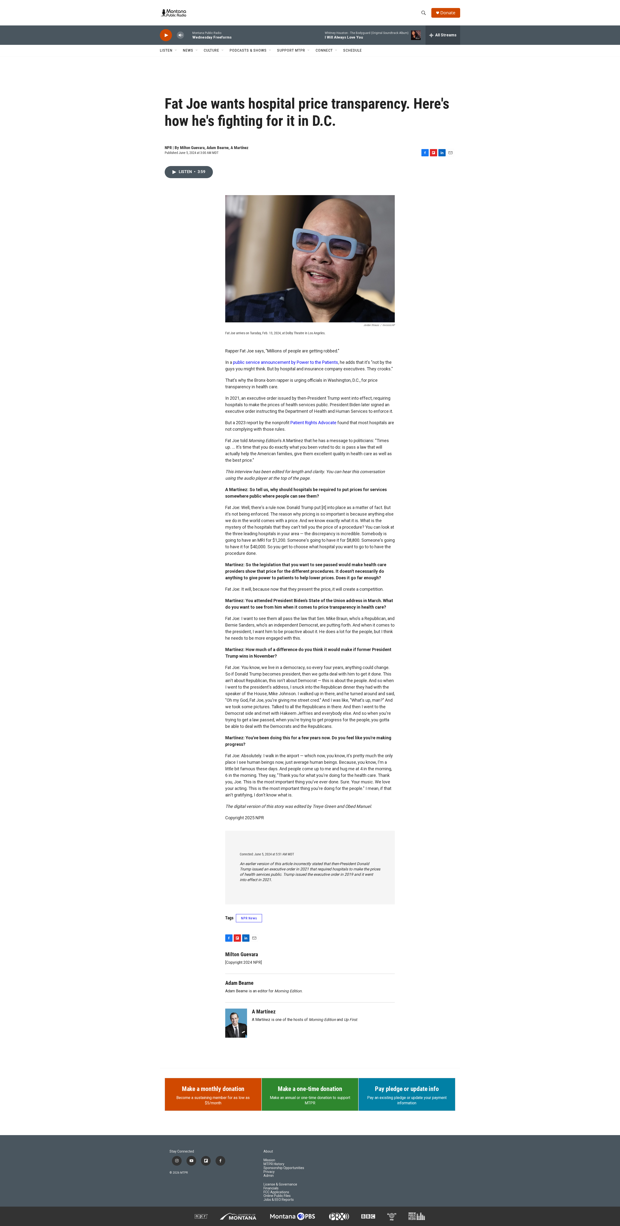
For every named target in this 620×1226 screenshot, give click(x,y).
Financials (271, 1188)
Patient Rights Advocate (313, 422)
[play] (166, 35)
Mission (269, 1160)
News (188, 50)
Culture (211, 50)
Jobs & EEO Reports (279, 1200)
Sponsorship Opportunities (284, 1168)
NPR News (249, 918)
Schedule (352, 50)
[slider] (188, 35)
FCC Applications (276, 1192)
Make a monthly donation (213, 1088)
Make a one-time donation (310, 1088)
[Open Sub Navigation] (176, 50)
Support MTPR (291, 50)
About (268, 1151)
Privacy (269, 1172)
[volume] (180, 35)
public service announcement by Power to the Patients (285, 362)
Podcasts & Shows (248, 50)
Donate (447, 12)
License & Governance (280, 1184)
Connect (324, 50)
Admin (269, 1176)
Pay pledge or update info (407, 1088)
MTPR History (274, 1164)
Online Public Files (277, 1196)
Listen (166, 50)
